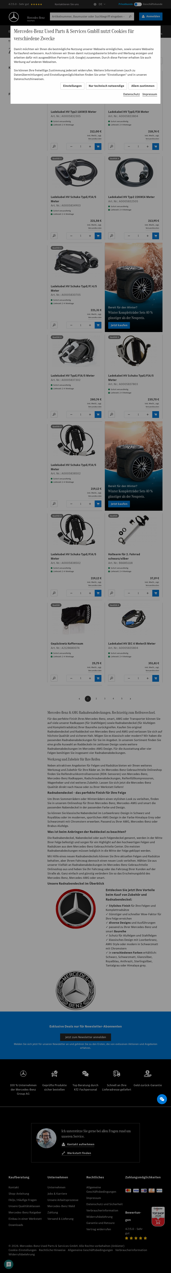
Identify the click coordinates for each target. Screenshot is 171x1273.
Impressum (149, 94)
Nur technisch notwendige (106, 86)
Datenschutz (131, 94)
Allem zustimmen (142, 86)
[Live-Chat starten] (162, 1099)
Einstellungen (72, 86)
